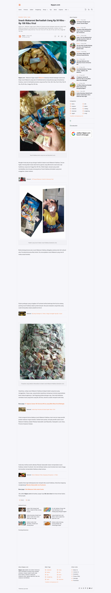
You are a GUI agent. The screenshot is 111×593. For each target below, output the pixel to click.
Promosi (26, 9)
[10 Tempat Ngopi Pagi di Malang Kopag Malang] (73, 56)
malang (78, 51)
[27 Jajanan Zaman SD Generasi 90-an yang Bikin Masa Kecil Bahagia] (73, 80)
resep (85, 113)
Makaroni (41, 77)
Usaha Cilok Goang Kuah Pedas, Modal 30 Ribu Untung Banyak (34, 510)
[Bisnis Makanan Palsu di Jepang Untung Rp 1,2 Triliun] (22, 476)
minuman (74, 111)
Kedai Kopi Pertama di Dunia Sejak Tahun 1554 (43, 409)
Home (20, 9)
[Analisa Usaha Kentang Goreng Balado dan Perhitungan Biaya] (47, 525)
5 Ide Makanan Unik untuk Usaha (34, 489)
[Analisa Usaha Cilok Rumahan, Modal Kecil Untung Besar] (22, 525)
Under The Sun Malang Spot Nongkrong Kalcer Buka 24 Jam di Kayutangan (84, 39)
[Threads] (87, 588)
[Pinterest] (85, 588)
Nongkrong (38, 9)
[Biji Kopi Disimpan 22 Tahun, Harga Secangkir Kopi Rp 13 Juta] (22, 315)
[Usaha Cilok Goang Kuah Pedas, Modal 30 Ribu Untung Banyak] (22, 511)
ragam (73, 113)
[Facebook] (79, 588)
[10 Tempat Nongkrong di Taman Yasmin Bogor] (73, 24)
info (77, 59)
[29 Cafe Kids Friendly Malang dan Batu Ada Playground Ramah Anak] (73, 48)
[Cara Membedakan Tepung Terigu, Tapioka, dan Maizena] (73, 72)
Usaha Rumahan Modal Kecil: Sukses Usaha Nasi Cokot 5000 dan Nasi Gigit (34, 517)
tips (48, 574)
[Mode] (89, 10)
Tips (51, 9)
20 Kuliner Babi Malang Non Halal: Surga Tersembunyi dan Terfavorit (84, 31)
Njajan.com (55, 5)
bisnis (22, 500)
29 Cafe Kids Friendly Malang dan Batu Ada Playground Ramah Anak (84, 47)
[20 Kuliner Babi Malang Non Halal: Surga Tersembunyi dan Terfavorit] (73, 32)
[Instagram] (83, 588)
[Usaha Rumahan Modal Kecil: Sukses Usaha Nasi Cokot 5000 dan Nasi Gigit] (22, 518)
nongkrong (87, 111)
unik (60, 577)
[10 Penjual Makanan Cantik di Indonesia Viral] (22, 180)
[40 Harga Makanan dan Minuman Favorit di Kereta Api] (73, 64)
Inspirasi (61, 9)
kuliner (78, 20)
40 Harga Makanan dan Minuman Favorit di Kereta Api (84, 62)
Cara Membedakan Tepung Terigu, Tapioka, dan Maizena (84, 70)
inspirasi (74, 106)
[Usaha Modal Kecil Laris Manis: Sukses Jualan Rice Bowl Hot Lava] (47, 518)
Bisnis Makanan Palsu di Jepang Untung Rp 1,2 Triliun (45, 475)
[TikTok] (92, 588)
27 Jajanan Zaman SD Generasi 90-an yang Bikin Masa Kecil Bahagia (44, 403)
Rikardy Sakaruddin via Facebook (36, 485)
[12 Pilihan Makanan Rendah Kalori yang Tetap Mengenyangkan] (73, 88)
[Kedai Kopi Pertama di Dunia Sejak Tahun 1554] (22, 411)
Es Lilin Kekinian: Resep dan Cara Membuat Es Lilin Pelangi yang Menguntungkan (59, 510)
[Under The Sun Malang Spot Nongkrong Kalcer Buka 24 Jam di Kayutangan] (73, 40)
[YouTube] (89, 588)
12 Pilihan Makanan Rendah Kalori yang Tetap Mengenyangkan (84, 86)
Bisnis (55, 9)
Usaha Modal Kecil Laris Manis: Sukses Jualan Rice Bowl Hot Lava (58, 517)
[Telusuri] (91, 10)
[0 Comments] (55, 36)
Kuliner (31, 9)
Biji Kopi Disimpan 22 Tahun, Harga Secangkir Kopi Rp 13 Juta (47, 313)
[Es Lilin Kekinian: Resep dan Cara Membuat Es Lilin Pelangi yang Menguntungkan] (47, 511)
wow (29, 500)
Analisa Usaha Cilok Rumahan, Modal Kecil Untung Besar (32, 523)
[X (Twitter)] (81, 588)
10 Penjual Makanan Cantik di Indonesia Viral (42, 179)
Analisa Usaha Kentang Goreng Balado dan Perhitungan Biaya (57, 523)
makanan (74, 108)
